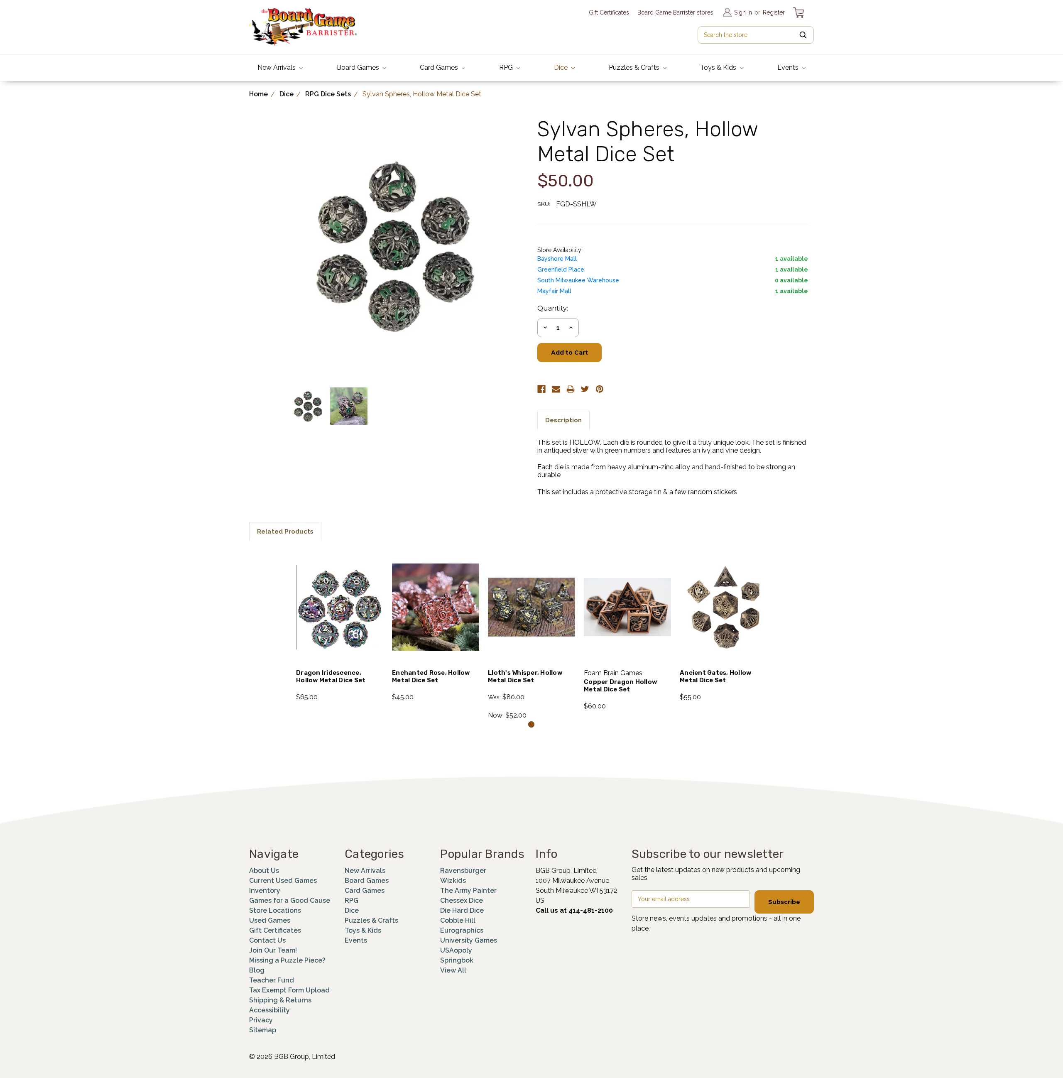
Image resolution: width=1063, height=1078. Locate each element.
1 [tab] (531, 724)
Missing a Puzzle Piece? (287, 960)
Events (788, 67)
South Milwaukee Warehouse (578, 280)
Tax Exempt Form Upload (289, 990)
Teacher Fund (271, 980)
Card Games (440, 67)
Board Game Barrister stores (675, 12)
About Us (264, 871)
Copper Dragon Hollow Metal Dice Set (620, 685)
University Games (468, 940)
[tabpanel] (340, 625)
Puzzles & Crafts (635, 67)
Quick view (339, 596)
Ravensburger (463, 871)
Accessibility (269, 1010)
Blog (257, 970)
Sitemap (262, 1030)
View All (453, 970)
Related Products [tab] (285, 531)
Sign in (743, 12)
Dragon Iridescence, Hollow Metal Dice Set (330, 676)
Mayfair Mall (554, 291)
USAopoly (456, 950)
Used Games (269, 920)
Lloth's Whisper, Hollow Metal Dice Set (525, 676)
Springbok (456, 960)
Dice (561, 67)
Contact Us (267, 940)
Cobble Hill (457, 920)
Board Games (359, 67)
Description (563, 420)
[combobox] (756, 35)
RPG (506, 67)
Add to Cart (340, 618)
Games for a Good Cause (289, 900)
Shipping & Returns (280, 1000)
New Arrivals (277, 67)
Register (774, 12)
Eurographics (461, 930)
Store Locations (275, 910)
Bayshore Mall (557, 258)
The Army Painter (468, 890)
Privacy (261, 1020)
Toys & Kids (719, 67)
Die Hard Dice (462, 910)
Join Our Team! (273, 950)
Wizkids (453, 880)
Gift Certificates (609, 12)
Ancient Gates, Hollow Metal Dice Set (715, 676)
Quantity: (552, 308)
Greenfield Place (560, 269)
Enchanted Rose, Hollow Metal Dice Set (431, 676)
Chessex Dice (461, 900)
